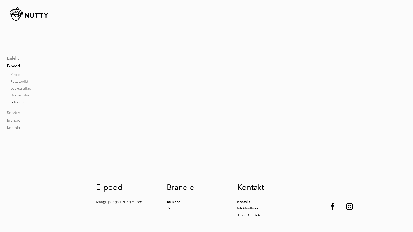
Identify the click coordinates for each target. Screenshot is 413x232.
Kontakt (13, 127)
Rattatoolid (19, 81)
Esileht (13, 58)
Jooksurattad (21, 88)
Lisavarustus (20, 95)
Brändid (14, 120)
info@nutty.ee (247, 208)
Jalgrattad (19, 102)
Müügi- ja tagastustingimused (119, 202)
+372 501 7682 (249, 215)
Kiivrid (15, 75)
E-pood (13, 66)
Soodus (13, 112)
